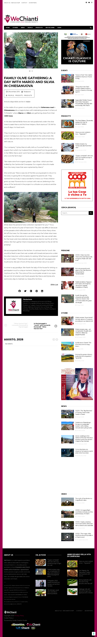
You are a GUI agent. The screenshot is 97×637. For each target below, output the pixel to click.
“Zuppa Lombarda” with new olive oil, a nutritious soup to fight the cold (84, 157)
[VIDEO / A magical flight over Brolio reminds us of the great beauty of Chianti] (67, 513)
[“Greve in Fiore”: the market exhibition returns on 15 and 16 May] (67, 78)
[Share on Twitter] (25, 291)
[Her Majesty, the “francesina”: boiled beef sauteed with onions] (72, 573)
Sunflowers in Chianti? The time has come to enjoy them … (83, 344)
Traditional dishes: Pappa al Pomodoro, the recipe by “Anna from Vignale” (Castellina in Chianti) (83, 284)
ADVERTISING (33, 2)
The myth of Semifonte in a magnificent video (83, 499)
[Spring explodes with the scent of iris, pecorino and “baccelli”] (72, 582)
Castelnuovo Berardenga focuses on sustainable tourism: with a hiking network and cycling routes (83, 425)
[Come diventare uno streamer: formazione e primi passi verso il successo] (67, 453)
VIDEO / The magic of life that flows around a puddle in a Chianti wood (84, 535)
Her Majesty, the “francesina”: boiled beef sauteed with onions (84, 573)
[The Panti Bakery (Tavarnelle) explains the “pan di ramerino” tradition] (67, 124)
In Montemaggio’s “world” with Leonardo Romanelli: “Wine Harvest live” (42, 326)
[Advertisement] (58, 9)
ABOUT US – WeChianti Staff (12, 2)
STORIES (15, 27)
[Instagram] (91, 2)
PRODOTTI (19, 95)
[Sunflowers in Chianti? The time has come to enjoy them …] (67, 346)
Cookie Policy (8, 618)
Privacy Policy (19, 615)
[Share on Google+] (31, 291)
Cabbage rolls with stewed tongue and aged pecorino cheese (86, 590)
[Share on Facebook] (20, 291)
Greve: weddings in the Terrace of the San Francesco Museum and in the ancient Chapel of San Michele (84, 438)
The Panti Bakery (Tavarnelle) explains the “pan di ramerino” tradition (84, 122)
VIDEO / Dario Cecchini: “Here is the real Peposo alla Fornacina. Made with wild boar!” (83, 257)
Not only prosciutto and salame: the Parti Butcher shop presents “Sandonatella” (83, 271)
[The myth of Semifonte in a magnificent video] (67, 502)
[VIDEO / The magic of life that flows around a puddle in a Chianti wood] (67, 537)
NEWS (23, 27)
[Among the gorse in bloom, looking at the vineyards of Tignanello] (67, 358)
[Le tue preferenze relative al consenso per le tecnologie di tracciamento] (93, 633)
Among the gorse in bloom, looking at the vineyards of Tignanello (83, 356)
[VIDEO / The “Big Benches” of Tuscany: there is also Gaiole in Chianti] (67, 414)
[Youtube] (89, 2)
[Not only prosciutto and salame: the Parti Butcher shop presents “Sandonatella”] (67, 272)
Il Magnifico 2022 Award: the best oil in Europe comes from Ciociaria (53, 583)
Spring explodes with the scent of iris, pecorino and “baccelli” (85, 581)
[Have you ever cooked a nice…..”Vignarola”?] (67, 135)
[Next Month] (57, 339)
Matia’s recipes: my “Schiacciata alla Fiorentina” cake (83, 145)
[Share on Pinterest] (37, 291)
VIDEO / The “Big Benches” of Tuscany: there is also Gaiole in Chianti (83, 412)
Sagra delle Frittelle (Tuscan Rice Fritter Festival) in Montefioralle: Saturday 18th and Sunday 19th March (83, 102)
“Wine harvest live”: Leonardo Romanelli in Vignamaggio (20, 325)
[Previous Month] (54, 339)
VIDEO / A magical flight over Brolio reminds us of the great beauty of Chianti (84, 512)
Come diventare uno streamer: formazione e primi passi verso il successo (84, 451)
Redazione (27, 92)
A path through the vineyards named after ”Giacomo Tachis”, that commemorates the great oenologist (83, 299)
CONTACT (24, 2)
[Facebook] (86, 2)
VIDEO (59, 27)
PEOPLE (30, 27)
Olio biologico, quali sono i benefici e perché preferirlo (53, 591)
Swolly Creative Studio (19, 620)
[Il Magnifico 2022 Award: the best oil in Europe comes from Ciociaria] (41, 583)
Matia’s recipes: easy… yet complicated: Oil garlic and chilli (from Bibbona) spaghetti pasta (83, 331)
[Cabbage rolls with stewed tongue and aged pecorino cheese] (72, 591)
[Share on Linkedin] (42, 291)
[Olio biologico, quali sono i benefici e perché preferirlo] (41, 592)
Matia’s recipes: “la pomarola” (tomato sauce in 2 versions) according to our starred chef (84, 319)
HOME (8, 27)
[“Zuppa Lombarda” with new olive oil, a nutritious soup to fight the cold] (67, 159)
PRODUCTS (39, 27)
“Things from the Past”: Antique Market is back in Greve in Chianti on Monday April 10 (83, 89)
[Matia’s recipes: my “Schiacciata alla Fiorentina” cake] (67, 147)
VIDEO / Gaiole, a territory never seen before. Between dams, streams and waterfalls (84, 523)
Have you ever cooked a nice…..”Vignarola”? (82, 133)
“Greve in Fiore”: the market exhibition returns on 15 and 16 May (83, 76)
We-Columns (50, 27)
